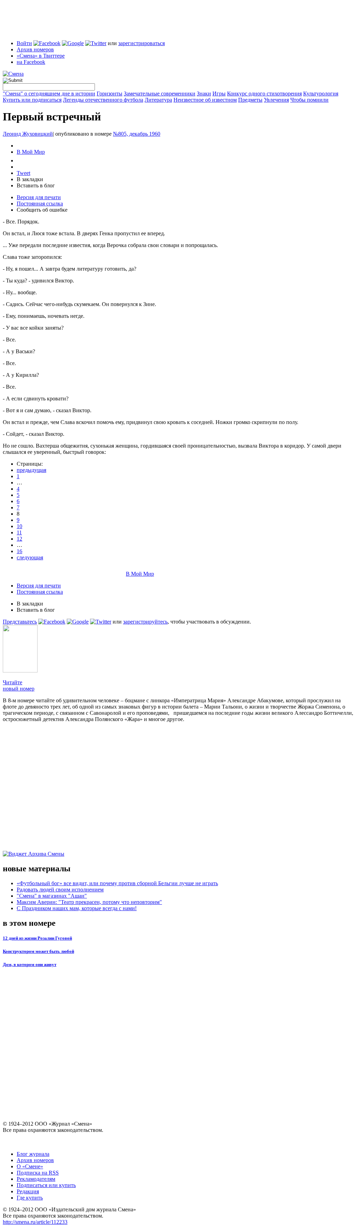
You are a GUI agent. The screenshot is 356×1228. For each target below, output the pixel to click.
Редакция (28, 1191)
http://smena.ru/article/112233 (35, 1222)
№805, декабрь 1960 (136, 134)
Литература (158, 100)
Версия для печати (39, 197)
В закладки (30, 179)
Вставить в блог (36, 185)
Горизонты (109, 93)
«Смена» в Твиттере (41, 56)
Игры (219, 93)
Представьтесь (20, 622)
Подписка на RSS (38, 1173)
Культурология (320, 93)
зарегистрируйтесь (145, 622)
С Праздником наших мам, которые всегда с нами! (77, 908)
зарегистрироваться (141, 43)
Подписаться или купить (46, 1185)
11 (19, 532)
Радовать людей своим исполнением (60, 889)
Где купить (30, 1198)
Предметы (250, 100)
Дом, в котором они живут (29, 964)
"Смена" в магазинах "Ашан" (52, 896)
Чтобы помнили (309, 100)
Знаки (204, 93)
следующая (30, 557)
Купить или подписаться (32, 100)
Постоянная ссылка (40, 203)
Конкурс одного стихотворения (264, 93)
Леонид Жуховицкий (28, 134)
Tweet (23, 173)
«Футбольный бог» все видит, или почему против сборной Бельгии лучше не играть (117, 883)
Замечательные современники (159, 93)
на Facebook (31, 62)
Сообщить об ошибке (42, 210)
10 (19, 526)
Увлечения (276, 100)
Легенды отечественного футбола (103, 100)
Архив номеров (35, 49)
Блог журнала (33, 1154)
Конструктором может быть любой (38, 951)
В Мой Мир (31, 152)
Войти (24, 43)
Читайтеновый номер (18, 685)
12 (19, 539)
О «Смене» (30, 1166)
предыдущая (31, 470)
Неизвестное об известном (205, 100)
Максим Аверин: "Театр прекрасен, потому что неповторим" (89, 902)
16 (19, 551)
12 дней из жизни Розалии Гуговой (37, 938)
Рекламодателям (36, 1179)
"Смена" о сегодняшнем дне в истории (49, 93)
